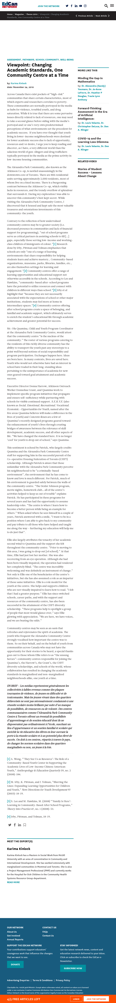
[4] (34, 305)
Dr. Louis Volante (91, 122)
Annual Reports (15, 939)
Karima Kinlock (19, 83)
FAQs (45, 931)
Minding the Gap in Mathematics (90, 79)
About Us (12, 931)
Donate (15, 964)
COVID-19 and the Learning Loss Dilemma (93, 140)
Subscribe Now (73, 968)
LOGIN (76, 998)
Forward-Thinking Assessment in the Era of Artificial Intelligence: (92, 113)
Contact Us (48, 935)
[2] (25, 271)
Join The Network (48, 6)
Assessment (14, 59)
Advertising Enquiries (18, 980)
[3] (54, 290)
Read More (13, 882)
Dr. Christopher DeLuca (91, 124)
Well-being (67, 59)
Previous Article (85, 15)
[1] (54, 244)
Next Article (102, 15)
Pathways (28, 59)
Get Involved (13, 935)
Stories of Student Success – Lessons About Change (90, 172)
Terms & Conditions (43, 980)
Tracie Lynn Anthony (89, 97)
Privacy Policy (63, 980)
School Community (47, 59)
